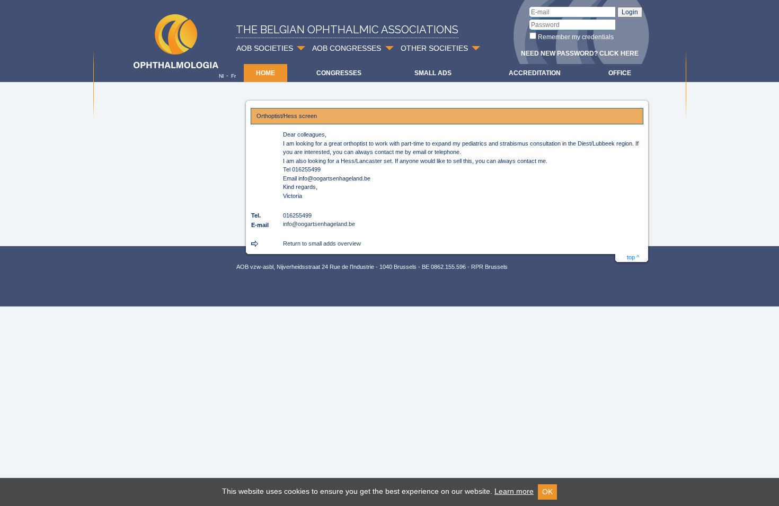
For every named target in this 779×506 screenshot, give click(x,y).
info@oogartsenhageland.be (319, 224)
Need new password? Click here (580, 53)
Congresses (338, 73)
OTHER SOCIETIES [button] (434, 48)
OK (547, 491)
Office (619, 73)
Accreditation (535, 73)
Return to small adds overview (322, 243)
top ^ (633, 257)
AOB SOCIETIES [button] (264, 48)
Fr (233, 76)
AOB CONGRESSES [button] (346, 48)
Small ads (433, 73)
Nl (221, 76)
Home (265, 73)
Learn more (514, 491)
